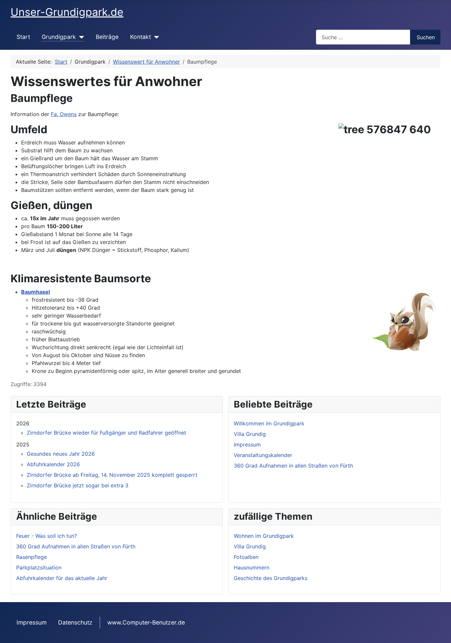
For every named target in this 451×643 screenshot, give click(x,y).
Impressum (32, 622)
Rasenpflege (31, 557)
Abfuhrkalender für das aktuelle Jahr (61, 578)
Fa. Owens (64, 114)
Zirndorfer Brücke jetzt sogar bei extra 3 (77, 485)
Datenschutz (75, 622)
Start (23, 36)
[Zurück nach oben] (443, 635)
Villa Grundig (250, 546)
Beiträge (107, 36)
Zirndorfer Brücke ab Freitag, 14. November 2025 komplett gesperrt (112, 475)
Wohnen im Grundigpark (264, 536)
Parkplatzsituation (38, 567)
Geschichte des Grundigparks (270, 578)
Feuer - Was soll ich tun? (46, 536)
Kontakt (140, 36)
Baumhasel (35, 292)
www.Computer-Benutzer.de (146, 622)
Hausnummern (251, 567)
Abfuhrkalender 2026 (53, 464)
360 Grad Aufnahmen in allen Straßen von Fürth (75, 546)
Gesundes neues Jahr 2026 (61, 453)
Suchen (426, 37)
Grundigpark (59, 36)
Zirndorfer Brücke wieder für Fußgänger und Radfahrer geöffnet (106, 432)
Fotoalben (246, 557)
